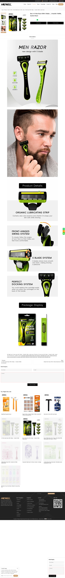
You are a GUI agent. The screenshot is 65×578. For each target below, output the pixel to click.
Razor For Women (30, 501)
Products (34, 4)
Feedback (61, 4)
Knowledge (43, 4)
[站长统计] (45, 519)
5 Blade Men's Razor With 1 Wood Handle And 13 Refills (54, 361)
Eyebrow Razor (30, 512)
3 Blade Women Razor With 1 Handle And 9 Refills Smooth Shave (9, 462)
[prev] (3, 13)
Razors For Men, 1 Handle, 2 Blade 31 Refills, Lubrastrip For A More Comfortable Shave (32, 414)
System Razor (29, 503)
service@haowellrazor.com (43, 504)
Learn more (12, 573)
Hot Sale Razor (30, 508)
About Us (29, 4)
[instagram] (7, 1)
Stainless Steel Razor (53, 355)
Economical (29, 510)
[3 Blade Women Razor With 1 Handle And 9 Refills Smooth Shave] (10, 451)
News (38, 4)
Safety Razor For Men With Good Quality (50, 414)
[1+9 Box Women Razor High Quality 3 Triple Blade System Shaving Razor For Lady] (53, 451)
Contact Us (48, 4)
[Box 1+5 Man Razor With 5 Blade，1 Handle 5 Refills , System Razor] (32, 427)
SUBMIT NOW (51, 493)
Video (53, 4)
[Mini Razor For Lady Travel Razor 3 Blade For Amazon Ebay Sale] (10, 475)
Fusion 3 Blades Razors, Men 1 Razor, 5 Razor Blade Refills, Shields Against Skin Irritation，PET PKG (53, 438)
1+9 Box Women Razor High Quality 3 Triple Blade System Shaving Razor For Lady (53, 462)
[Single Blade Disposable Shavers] (10, 403)
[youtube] (8, 1)
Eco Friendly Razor (30, 506)
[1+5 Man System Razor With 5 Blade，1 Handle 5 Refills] (10, 427)
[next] (3, 32)
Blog (56, 4)
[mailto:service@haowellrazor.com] (64, 231)
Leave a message (32, 384)
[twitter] (3, 1)
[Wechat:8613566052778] (64, 233)
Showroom (19, 510)
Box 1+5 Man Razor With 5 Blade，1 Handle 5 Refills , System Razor (31, 438)
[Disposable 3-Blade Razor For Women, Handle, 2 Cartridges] (32, 451)
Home (25, 4)
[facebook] (1, 1)
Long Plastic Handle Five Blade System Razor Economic (30, 355)
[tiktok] (10, 1)
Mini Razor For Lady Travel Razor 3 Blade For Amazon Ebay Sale (10, 486)
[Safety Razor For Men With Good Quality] (53, 403)
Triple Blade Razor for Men (44, 355)
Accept (16, 575)
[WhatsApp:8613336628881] (64, 229)
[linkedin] (5, 1)
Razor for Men (30, 499)
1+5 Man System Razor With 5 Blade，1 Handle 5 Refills (11, 361)
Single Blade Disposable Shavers (6, 414)
